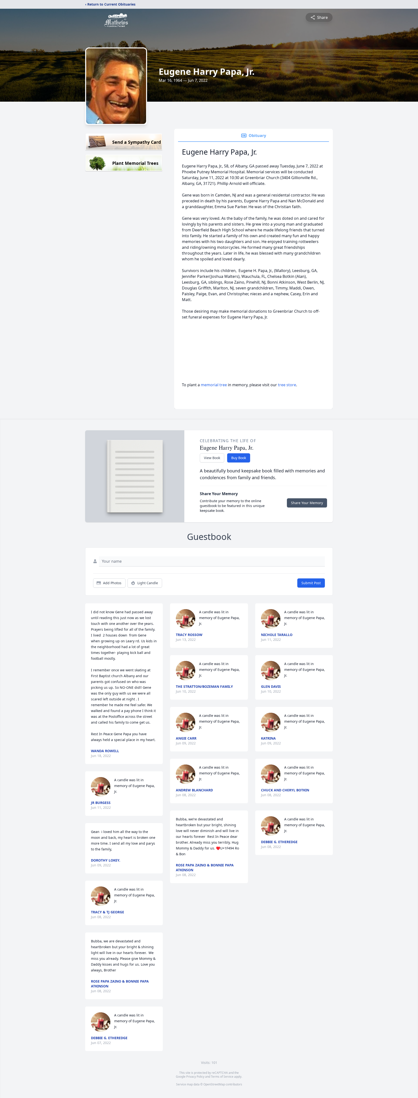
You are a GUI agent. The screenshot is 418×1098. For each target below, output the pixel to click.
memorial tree (214, 384)
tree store (287, 384)
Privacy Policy (195, 1077)
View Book (212, 457)
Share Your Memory (307, 502)
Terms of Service (222, 1077)
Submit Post (311, 583)
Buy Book (238, 457)
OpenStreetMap (214, 1084)
